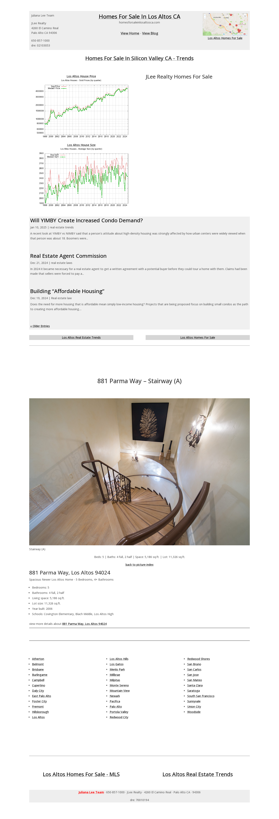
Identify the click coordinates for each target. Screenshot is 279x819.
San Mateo (194, 680)
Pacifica (115, 701)
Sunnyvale (194, 701)
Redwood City (119, 717)
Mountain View (120, 691)
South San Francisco (200, 696)
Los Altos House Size (81, 145)
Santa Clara (195, 685)
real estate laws (61, 263)
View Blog (150, 33)
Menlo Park (117, 669)
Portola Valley (119, 712)
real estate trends (62, 227)
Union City (194, 706)
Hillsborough (40, 712)
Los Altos (38, 717)
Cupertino (38, 685)
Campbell (38, 680)
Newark (115, 696)
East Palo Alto (41, 696)
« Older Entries (40, 326)
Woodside (194, 712)
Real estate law (61, 298)
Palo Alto (116, 706)
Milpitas (115, 680)
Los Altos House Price (81, 76)
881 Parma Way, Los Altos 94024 (84, 624)
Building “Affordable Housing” (67, 291)
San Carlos (194, 669)
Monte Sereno (119, 685)
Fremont (38, 706)
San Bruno (194, 664)
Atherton (38, 659)
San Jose (193, 675)
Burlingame (39, 675)
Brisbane (38, 669)
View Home (130, 33)
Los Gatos (117, 664)
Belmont (38, 664)
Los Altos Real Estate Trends (81, 337)
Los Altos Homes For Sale (225, 38)
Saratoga (193, 691)
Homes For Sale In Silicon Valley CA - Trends (139, 58)
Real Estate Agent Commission (68, 255)
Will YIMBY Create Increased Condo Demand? (86, 220)
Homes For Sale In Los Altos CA (139, 16)
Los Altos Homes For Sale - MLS (81, 774)
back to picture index (140, 565)
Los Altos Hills (119, 659)
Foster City (39, 701)
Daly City (38, 691)
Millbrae (115, 675)
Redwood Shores (198, 659)
